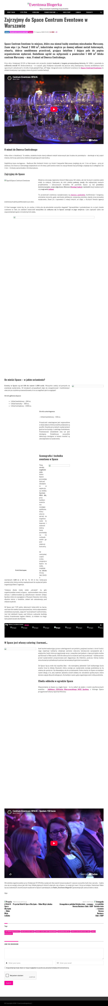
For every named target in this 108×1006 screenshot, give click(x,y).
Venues (31, 32)
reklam (51, 189)
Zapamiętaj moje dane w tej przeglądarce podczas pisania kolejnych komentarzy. (37, 968)
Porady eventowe (49, 12)
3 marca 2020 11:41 (41, 32)
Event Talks (11, 12)
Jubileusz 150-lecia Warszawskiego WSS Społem (68, 689)
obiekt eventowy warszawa (46, 931)
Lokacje (78, 12)
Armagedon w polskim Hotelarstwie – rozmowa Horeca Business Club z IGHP (76, 905)
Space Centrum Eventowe (80, 931)
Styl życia (23, 12)
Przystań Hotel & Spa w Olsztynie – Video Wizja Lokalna (32, 904)
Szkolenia (35, 12)
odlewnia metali (64, 931)
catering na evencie (12, 931)
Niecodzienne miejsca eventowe (19, 32)
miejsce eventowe (27, 931)
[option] (26, 625)
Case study (66, 12)
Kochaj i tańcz (76, 187)
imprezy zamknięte (77, 195)
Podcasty (89, 12)
